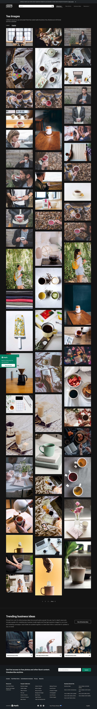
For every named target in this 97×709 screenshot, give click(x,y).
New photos (68, 6)
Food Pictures (52, 688)
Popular (14, 25)
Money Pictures (38, 690)
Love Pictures (52, 695)
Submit (86, 670)
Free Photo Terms (15, 678)
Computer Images (53, 690)
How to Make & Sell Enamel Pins (84, 690)
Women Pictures (24, 695)
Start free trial (8, 365)
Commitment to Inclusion (27, 678)
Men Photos (37, 695)
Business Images (24, 686)
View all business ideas (82, 622)
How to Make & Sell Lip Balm (70, 693)
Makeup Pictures (53, 686)
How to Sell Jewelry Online (70, 695)
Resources (86, 6)
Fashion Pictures (38, 686)
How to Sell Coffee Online (84, 693)
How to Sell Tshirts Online (69, 698)
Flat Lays (22, 692)
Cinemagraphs (53, 692)
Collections (59, 6)
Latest (8, 25)
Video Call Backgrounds (40, 699)
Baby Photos (23, 699)
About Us (41, 678)
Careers (8, 678)
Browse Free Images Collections (10, 689)
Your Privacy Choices (55, 705)
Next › (52, 601)
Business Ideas (67, 686)
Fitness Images (53, 697)
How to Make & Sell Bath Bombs (84, 686)
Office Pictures (24, 690)
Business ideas (77, 6)
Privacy (36, 678)
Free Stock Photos (10, 686)
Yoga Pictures (38, 697)
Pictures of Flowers (25, 697)
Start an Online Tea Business (70, 689)
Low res (28, 44)
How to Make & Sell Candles (85, 695)
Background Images (39, 692)
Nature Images (38, 688)
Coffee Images (24, 688)
